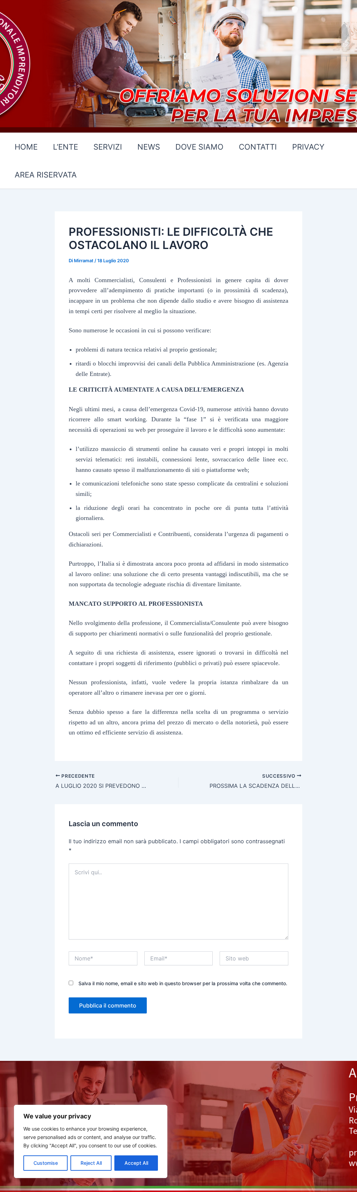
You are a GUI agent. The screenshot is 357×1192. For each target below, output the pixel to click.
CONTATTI (258, 146)
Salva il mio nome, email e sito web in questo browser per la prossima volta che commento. (182, 983)
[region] (90, 1141)
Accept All (136, 1163)
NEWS (148, 146)
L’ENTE (65, 146)
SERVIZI (107, 146)
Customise (45, 1163)
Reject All (91, 1163)
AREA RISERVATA (46, 174)
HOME (26, 146)
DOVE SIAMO (199, 146)
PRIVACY (308, 146)
